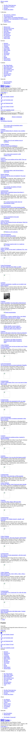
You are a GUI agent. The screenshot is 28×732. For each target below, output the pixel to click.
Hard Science (7, 58)
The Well (6, 72)
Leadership (6, 47)
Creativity (3, 129)
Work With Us (7, 701)
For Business (4, 121)
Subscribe (9, 121)
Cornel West (7, 36)
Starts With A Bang (8, 66)
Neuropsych (7, 44)
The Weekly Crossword (9, 717)
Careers (5, 708)
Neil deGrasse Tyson (9, 28)
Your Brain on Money (9, 6)
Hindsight (6, 20)
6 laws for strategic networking (8, 235)
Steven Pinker (7, 32)
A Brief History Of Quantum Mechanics (13, 17)
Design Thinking (5, 174)
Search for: (3, 111)
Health (5, 57)
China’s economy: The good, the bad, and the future (13, 537)
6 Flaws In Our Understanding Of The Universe (15, 19)
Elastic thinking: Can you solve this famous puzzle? (13, 457)
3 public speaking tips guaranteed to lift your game (13, 401)
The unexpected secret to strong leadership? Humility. (14, 365)
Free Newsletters (8, 81)
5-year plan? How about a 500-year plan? (11, 501)
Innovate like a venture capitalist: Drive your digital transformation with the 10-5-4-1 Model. (13, 317)
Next (3, 619)
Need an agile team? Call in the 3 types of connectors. (14, 332)
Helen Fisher (7, 38)
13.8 (5, 76)
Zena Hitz (6, 31)
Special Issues (7, 60)
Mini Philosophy (8, 68)
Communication (4, 190)
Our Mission (7, 699)
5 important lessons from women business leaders (13, 207)
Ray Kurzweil (7, 35)
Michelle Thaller (8, 29)
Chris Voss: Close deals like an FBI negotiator (12, 476)
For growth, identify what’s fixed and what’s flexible (13, 484)
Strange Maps (7, 75)
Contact (6, 702)
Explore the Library (8, 9)
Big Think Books (8, 65)
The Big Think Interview (10, 5)
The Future (6, 54)
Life (5, 56)
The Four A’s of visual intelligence (9, 145)
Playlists (6, 8)
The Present (7, 53)
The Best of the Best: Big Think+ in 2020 (11, 266)
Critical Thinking (5, 144)
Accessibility (7, 706)
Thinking (6, 46)
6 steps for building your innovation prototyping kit (13, 302)
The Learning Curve (9, 69)
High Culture (7, 50)
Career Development (6, 205)
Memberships (7, 83)
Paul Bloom (7, 34)
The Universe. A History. (10, 14)
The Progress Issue (8, 16)
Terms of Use (7, 705)
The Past (6, 51)
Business (6, 43)
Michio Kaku (7, 27)
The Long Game (8, 71)
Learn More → (4, 92)
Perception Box (7, 73)
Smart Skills (7, 49)
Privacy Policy (7, 703)
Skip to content (4, 1)
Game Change (7, 21)
